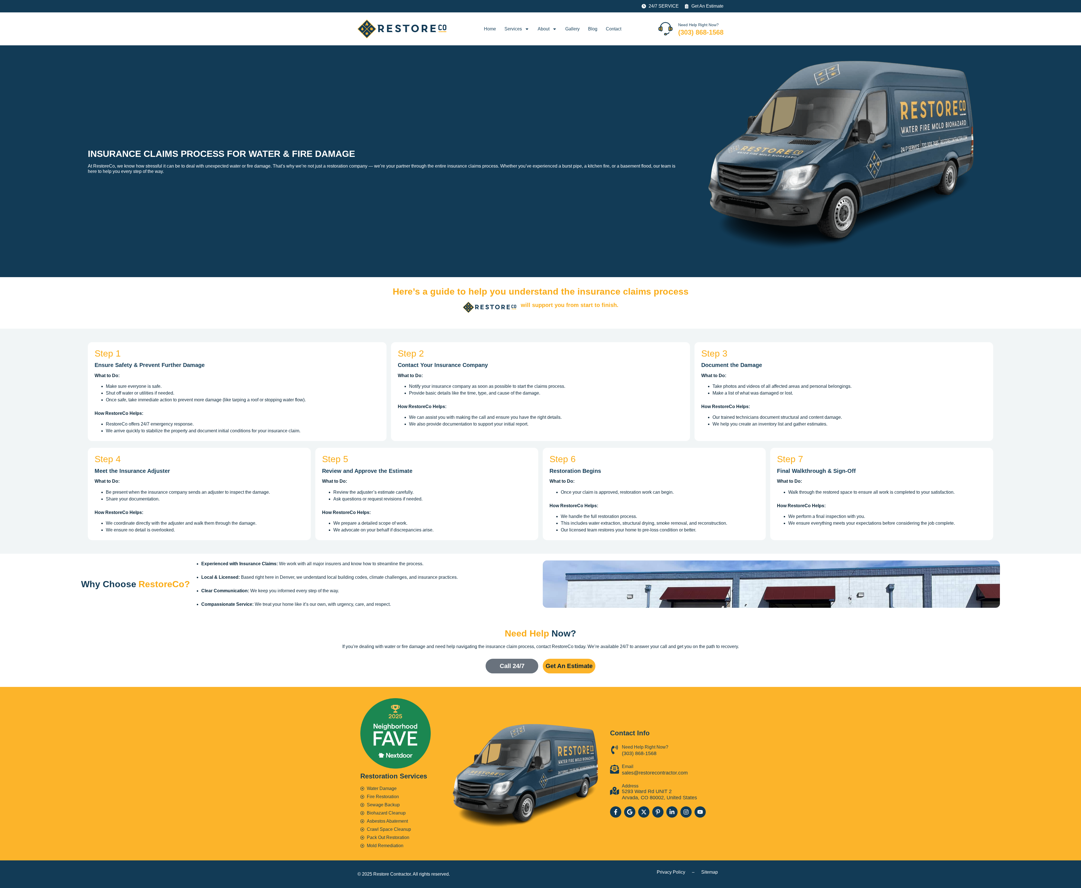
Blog (592, 28)
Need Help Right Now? (698, 25)
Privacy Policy (671, 872)
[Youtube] (700, 812)
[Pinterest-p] (658, 812)
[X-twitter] (643, 812)
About (544, 28)
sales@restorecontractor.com (655, 773)
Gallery (572, 28)
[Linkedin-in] (672, 812)
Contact (613, 28)
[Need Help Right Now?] (665, 29)
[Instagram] (686, 812)
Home (490, 28)
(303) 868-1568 (700, 32)
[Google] (629, 812)
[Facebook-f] (615, 812)
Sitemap (709, 872)
